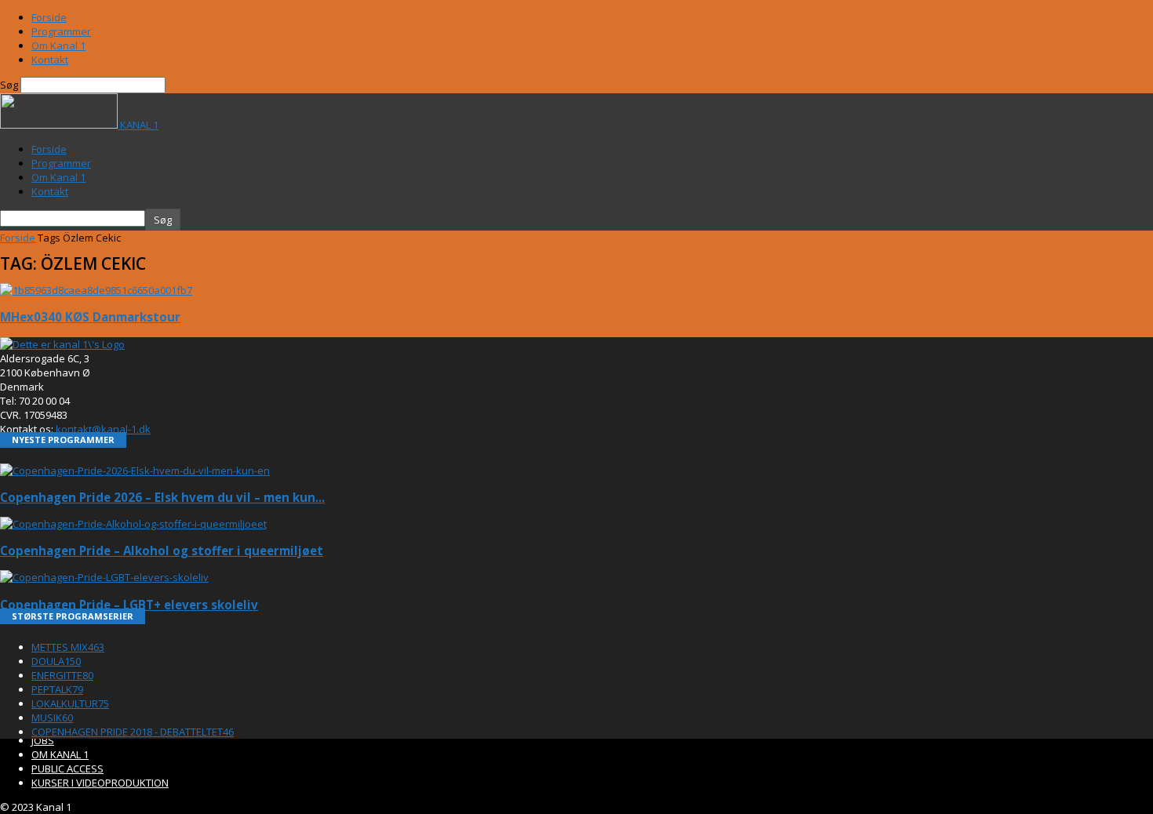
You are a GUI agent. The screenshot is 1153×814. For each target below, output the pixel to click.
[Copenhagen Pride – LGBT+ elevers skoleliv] (104, 577)
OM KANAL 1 (60, 754)
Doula (56, 661)
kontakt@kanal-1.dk (103, 429)
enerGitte (62, 675)
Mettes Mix (67, 647)
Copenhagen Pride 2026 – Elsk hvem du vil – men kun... (162, 497)
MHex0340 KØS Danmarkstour (90, 317)
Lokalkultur (70, 703)
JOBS (42, 740)
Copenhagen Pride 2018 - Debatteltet (132, 732)
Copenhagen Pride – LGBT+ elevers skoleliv (129, 604)
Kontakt (49, 60)
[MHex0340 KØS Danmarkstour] (96, 290)
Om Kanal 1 (58, 45)
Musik (52, 717)
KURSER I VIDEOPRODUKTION (100, 783)
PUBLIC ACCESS (67, 768)
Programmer (61, 31)
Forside (49, 17)
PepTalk (57, 689)
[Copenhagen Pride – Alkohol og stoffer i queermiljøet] (133, 524)
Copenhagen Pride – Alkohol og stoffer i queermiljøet (161, 550)
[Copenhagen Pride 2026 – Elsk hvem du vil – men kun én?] (135, 470)
